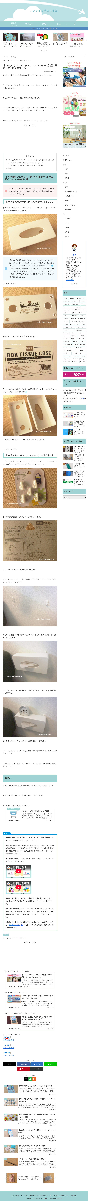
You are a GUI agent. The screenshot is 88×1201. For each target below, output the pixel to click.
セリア (22, 938)
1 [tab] (41, 51)
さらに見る (70, 280)
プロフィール (15, 1195)
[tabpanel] (10, 40)
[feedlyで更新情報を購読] (30, 1079)
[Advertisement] (30, 139)
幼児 (66, 173)
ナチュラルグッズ (71, 191)
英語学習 (66, 155)
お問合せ (73, 1195)
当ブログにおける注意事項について (59, 1195)
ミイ (74, 255)
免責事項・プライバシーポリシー (39, 1195)
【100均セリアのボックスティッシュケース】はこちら (26, 163)
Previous (1, 40)
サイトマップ (24, 1195)
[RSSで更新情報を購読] (34, 1079)
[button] (36, 1069)
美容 (66, 187)
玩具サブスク (67, 160)
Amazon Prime (70, 205)
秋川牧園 (68, 218)
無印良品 (68, 200)
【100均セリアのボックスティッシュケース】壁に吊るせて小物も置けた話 (31, 160)
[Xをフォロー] (26, 1079)
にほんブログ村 (8, 1040)
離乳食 (67, 232)
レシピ (67, 227)
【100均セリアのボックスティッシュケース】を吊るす (26, 165)
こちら (82, 398)
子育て (65, 164)
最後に (10, 168)
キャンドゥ (16, 938)
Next (87, 40)
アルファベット (14, 925)
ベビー (67, 169)
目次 (27, 156)
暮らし (6, 934)
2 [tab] (44, 51)
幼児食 (67, 237)
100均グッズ (8, 938)
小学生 (67, 178)
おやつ (67, 223)
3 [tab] (46, 51)
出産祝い (68, 210)
